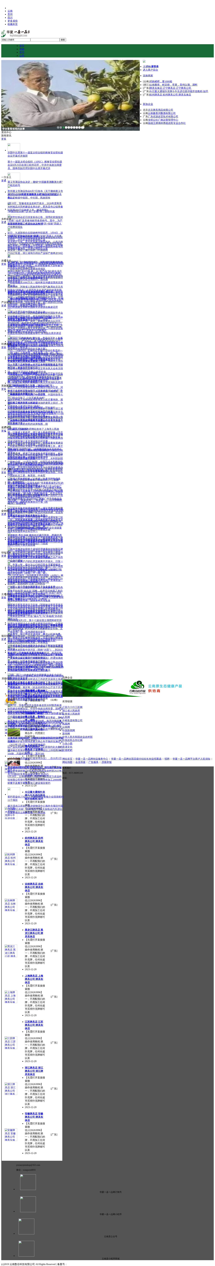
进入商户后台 (150, 69)
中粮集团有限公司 (72, 720)
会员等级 (80, 762)
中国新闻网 (68, 730)
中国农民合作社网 (72, 740)
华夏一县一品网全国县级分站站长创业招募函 (136, 758)
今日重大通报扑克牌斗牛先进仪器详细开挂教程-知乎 (179, 91)
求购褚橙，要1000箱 (161, 81)
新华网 (66, 733)
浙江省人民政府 (71, 710)
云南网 (66, 727)
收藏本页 (13, 24)
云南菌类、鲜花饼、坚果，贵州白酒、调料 (173, 84)
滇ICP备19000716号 (78, 1264)
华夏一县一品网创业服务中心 (91, 758)
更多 (3, 139)
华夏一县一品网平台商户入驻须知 (191, 758)
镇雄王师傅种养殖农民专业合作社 (167, 123)
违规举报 (107, 762)
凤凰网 (66, 723)
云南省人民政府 (71, 713)
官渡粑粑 (67, 750)
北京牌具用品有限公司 (160, 110)
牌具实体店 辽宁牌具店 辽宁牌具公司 (171, 88)
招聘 (167, 758)
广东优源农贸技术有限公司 (163, 116)
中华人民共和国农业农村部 (77, 737)
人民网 (66, 717)
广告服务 (93, 762)
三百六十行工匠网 (72, 707)
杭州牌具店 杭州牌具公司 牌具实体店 (170, 94)
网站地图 (67, 762)
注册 (145, 66)
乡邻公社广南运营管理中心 (163, 119)
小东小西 (67, 743)
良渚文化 (67, 747)
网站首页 (67, 758)
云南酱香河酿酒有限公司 (162, 113)
